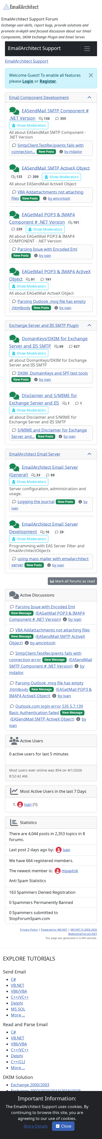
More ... (18, 1015)
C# (13, 979)
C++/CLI (18, 1062)
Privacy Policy (29, 929)
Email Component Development (39, 97)
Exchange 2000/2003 (30, 1085)
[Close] (91, 75)
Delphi (17, 1003)
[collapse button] (90, 97)
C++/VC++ (20, 997)
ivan (28, 804)
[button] (15, 111)
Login (27, 81)
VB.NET (17, 985)
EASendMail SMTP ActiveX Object (56, 168)
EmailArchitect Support (34, 48)
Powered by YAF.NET (54, 929)
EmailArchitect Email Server (34, 454)
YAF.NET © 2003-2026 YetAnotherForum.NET (82, 932)
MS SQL (18, 1009)
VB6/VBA (19, 991)
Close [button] (66, 1126)
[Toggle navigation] (87, 49)
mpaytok (70, 870)
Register (48, 81)
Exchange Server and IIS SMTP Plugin (44, 325)
